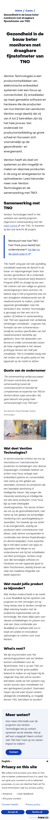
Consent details (10, 805)
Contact (13, 752)
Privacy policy (33, 805)
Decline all (37, 812)
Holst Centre (12, 225)
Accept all (13, 812)
